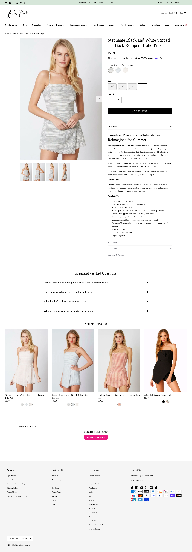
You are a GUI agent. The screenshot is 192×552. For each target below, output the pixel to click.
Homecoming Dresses (78, 25)
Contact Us (56, 484)
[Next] (99, 99)
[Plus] (126, 100)
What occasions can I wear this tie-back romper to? (71, 311)
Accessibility (56, 480)
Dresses (112, 25)
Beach (167, 25)
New (25, 25)
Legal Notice (11, 476)
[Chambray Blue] (118, 70)
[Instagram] (17, 3)
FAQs (54, 500)
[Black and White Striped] (111, 70)
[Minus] (111, 100)
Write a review (96, 437)
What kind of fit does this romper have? (65, 301)
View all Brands (94, 529)
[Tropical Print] (168, 402)
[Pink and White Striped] (125, 70)
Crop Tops (156, 25)
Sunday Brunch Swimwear (98, 525)
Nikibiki (92, 508)
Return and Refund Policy (16, 484)
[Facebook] (10, 3)
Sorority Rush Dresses (55, 25)
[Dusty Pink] (119, 404)
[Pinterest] (21, 3)
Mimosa (92, 500)
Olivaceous (93, 513)
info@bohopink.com (144, 475)
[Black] (163, 402)
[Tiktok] (24, 3)
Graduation (36, 25)
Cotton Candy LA (95, 476)
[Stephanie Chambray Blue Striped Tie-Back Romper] (73, 360)
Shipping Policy (12, 488)
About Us (55, 476)
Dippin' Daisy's (94, 484)
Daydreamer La (94, 480)
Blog (53, 504)
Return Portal (56, 492)
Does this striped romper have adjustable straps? (69, 292)
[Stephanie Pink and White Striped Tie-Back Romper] (26, 360)
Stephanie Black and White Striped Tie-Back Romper (28, 34)
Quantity (111, 94)
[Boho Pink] (17, 13)
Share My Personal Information (17, 496)
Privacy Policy (12, 480)
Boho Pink (15, 545)
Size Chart (55, 496)
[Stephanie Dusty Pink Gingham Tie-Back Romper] (119, 360)
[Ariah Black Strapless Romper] (165, 360)
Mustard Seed (93, 504)
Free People (93, 488)
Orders (160, 2)
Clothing (142, 25)
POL (90, 517)
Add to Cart (139, 111)
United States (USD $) (177, 2)
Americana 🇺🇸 (181, 25)
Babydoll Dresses (127, 25)
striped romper (149, 152)
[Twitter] (6, 3)
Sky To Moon (93, 521)
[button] (140, 126)
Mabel (91, 496)
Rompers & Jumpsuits (158, 171)
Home (7, 34)
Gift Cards (55, 488)
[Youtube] (13, 3)
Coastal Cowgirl (11, 25)
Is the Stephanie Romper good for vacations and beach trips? (76, 282)
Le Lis (91, 492)
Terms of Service (12, 492)
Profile (166, 2)
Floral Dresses (98, 25)
